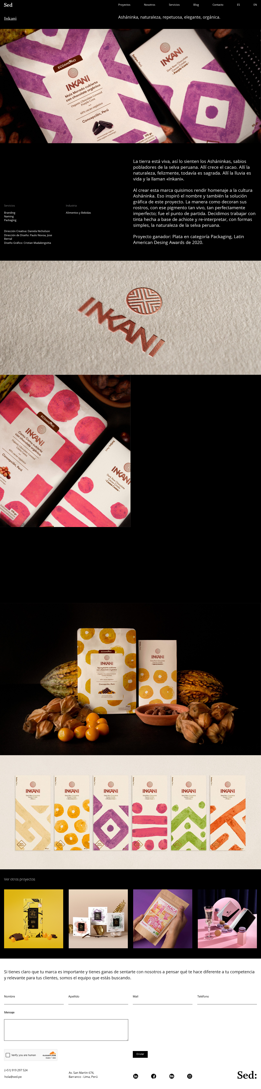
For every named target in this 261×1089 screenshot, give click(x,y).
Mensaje (9, 1012)
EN (255, 4)
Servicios (174, 4)
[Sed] (9, 5)
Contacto (218, 4)
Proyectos (124, 4)
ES (238, 4)
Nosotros (149, 4)
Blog (196, 4)
